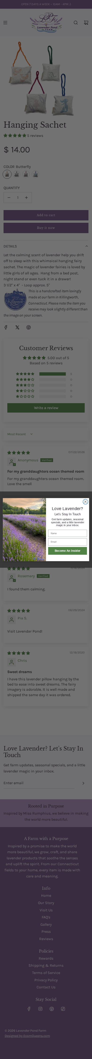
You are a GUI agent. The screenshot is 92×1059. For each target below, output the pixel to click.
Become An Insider (68, 550)
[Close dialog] (85, 501)
